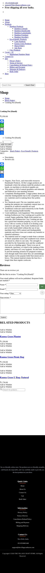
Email (3, 289)
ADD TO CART (6, 144)
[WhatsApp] (22, 125)
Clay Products (15, 50)
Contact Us (9, 56)
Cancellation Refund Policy (22, 519)
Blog (7, 74)
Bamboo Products (16, 26)
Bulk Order (14, 72)
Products (8, 24)
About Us (22, 489)
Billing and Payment (17, 67)
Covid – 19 (9, 52)
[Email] (22, 129)
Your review (5, 298)
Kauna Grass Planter (10, 336)
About (7, 22)
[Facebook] (22, 121)
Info (6, 59)
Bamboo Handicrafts (22, 31)
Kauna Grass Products (22, 44)
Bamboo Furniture (21, 35)
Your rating (5, 293)
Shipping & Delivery (17, 69)
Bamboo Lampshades (22, 33)
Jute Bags (18, 48)
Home (7, 20)
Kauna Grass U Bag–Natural (14, 377)
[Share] (22, 133)
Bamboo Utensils (20, 29)
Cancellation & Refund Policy (21, 65)
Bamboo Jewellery (21, 37)
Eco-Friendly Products (18, 39)
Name (3, 285)
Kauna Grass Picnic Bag (12, 357)
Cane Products (19, 41)
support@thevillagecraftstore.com (17, 5)
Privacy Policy (15, 61)
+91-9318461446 (11, 3)
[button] (6, 147)
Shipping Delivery (23, 526)
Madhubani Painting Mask (20, 54)
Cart (22, 496)
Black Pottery (19, 46)
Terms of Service (16, 63)
